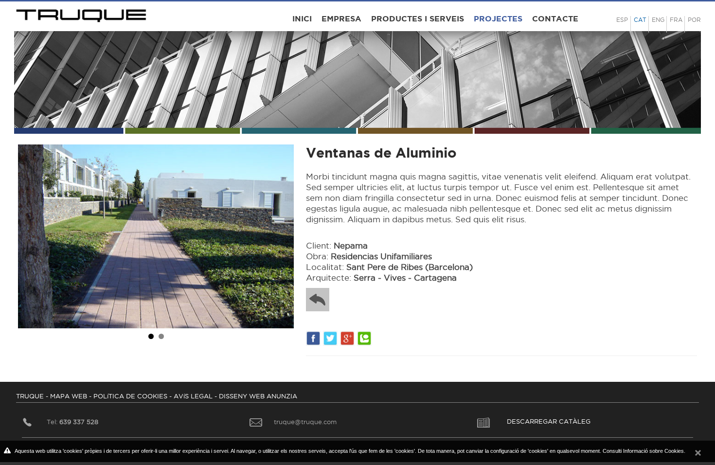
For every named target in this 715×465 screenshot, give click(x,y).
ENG (658, 20)
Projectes (498, 18)
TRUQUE (30, 396)
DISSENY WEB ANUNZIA (258, 396)
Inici (302, 18)
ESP (622, 20)
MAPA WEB (68, 396)
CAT (640, 20)
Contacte (555, 18)
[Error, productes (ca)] (321, 299)
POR (694, 20)
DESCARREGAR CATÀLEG (548, 421)
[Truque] (82, 13)
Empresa (341, 18)
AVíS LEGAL (193, 396)
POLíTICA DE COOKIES (130, 396)
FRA (676, 20)
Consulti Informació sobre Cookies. (644, 451)
